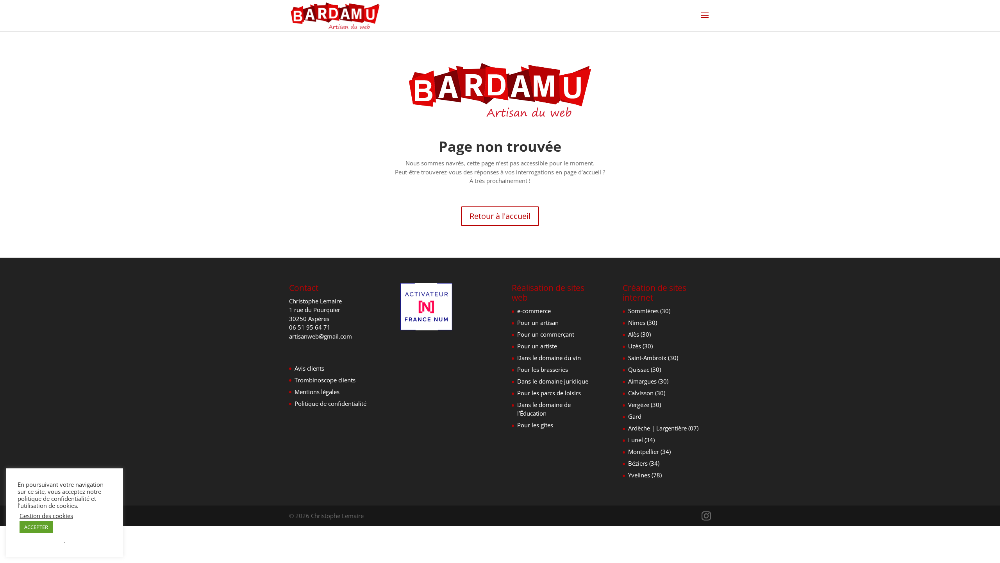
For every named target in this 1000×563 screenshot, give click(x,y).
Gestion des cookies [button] (46, 515)
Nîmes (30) (642, 322)
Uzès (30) (640, 346)
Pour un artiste (537, 346)
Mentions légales (317, 392)
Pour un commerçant (545, 334)
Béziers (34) (643, 463)
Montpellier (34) (649, 451)
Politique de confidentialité (330, 403)
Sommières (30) (649, 311)
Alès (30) (639, 334)
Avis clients (309, 368)
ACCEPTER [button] (36, 527)
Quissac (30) (644, 369)
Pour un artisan (538, 322)
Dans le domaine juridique (552, 381)
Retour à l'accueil (500, 216)
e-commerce (534, 311)
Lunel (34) (641, 440)
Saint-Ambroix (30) (653, 358)
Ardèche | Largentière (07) (663, 428)
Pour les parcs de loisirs (549, 393)
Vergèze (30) (644, 405)
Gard (634, 416)
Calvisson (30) (646, 393)
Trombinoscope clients (325, 380)
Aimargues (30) (648, 381)
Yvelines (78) (645, 475)
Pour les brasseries (542, 369)
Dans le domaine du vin (549, 358)
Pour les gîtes (535, 425)
